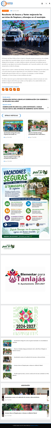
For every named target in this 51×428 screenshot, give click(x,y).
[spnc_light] (49, 3)
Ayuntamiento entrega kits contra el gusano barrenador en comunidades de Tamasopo (12, 133)
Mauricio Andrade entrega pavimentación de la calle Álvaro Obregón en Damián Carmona (37, 133)
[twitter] (6, 89)
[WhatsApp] (14, 89)
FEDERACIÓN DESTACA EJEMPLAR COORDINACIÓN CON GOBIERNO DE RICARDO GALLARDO (25, 100)
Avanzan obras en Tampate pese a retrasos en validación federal (28, 365)
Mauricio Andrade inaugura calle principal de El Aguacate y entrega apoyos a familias (12, 157)
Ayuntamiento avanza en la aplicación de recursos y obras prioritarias (29, 357)
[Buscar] (46, 3)
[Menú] (42, 3)
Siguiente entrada (7, 104)
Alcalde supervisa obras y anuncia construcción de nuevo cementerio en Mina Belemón (31, 374)
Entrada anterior (6, 97)
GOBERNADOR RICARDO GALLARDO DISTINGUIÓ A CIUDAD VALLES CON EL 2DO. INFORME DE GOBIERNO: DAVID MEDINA (23, 108)
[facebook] (3, 89)
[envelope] (10, 89)
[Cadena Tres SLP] (20, 3)
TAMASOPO (5, 10)
